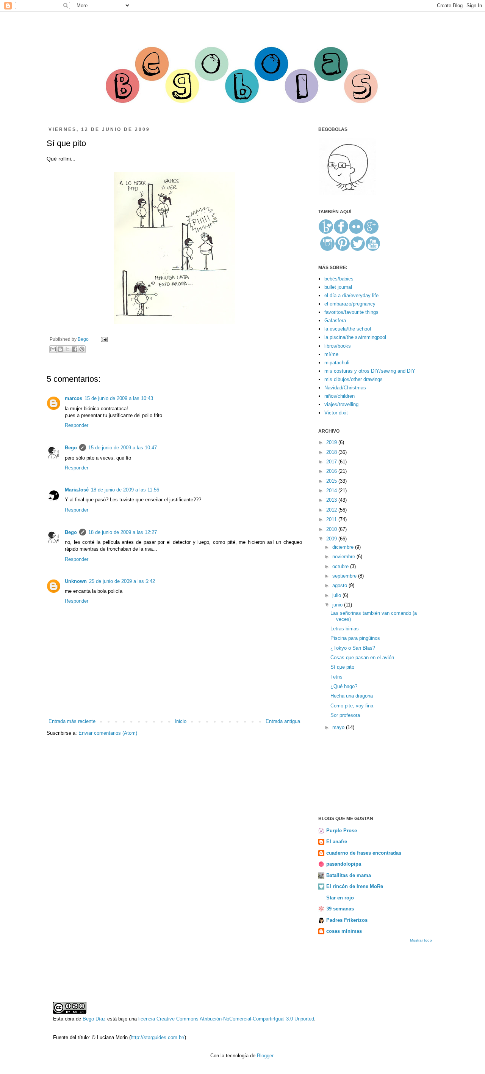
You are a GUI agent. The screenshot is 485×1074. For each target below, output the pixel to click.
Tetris (336, 677)
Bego (84, 339)
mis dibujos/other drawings (353, 379)
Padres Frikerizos (347, 920)
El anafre (336, 841)
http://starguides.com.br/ (158, 1037)
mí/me (331, 354)
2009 (332, 539)
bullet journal (338, 287)
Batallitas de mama (348, 875)
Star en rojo (340, 898)
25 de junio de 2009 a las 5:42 (122, 581)
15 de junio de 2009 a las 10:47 (122, 447)
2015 (332, 481)
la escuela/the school (347, 329)
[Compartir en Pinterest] (82, 349)
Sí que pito (342, 667)
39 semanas (340, 909)
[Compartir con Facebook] (74, 349)
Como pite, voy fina (351, 706)
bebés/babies (339, 279)
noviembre (344, 556)
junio (338, 605)
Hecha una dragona (351, 696)
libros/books (337, 346)
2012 (332, 510)
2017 (332, 462)
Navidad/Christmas (345, 388)
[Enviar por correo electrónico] (53, 349)
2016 (332, 471)
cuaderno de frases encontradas (363, 853)
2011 (332, 519)
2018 (332, 452)
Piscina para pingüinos (355, 638)
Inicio (180, 721)
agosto (340, 585)
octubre (341, 566)
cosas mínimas (344, 931)
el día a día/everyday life (351, 295)
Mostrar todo (421, 940)
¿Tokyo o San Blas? (352, 648)
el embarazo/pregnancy (349, 304)
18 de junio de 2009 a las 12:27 (122, 532)
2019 (332, 442)
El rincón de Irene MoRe (354, 886)
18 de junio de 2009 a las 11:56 (125, 490)
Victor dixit (336, 413)
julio (337, 595)
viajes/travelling (341, 404)
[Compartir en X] (67, 349)
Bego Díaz (94, 1019)
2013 (332, 500)
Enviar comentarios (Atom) (107, 733)
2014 (332, 490)
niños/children (339, 396)
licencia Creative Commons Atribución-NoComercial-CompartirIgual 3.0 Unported (226, 1019)
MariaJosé (77, 490)
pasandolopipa (343, 864)
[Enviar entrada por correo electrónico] (103, 339)
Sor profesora (345, 715)
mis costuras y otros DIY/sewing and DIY (369, 371)
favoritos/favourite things (351, 312)
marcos (73, 398)
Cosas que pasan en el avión (362, 657)
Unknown (76, 581)
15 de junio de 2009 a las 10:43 (118, 398)
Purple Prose (341, 830)
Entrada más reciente (71, 721)
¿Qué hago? (343, 686)
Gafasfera (335, 320)
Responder (76, 425)
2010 (332, 529)
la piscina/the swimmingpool (355, 337)
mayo (339, 727)
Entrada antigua (283, 721)
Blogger (265, 1055)
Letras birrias (344, 628)
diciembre (343, 547)
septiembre (345, 576)
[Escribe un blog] (60, 349)
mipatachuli (336, 362)
